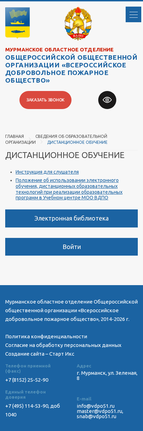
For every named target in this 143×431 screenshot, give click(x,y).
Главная (14, 136)
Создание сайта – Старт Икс (39, 354)
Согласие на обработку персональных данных (63, 345)
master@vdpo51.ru (99, 411)
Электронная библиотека (71, 218)
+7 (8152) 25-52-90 (26, 380)
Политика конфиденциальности (46, 336)
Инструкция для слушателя (47, 172)
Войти (71, 246)
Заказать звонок (45, 100)
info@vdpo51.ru (96, 406)
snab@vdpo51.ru (96, 416)
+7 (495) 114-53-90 (26, 406)
